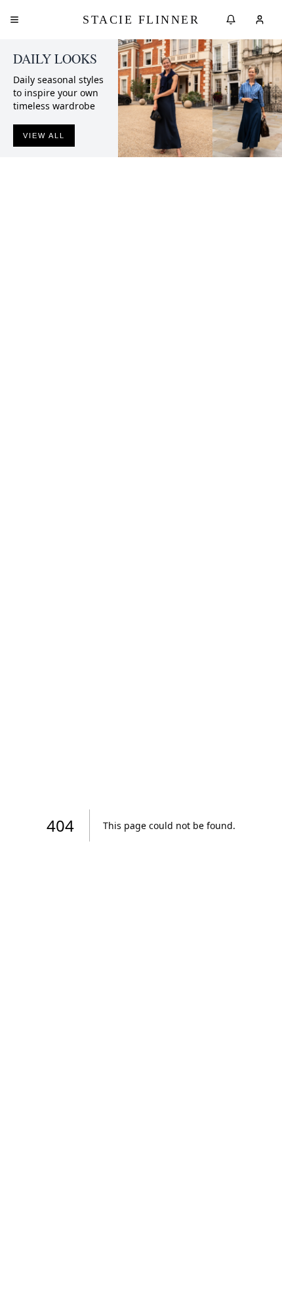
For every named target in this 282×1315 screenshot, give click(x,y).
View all (44, 135)
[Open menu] (14, 19)
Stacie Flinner (141, 19)
